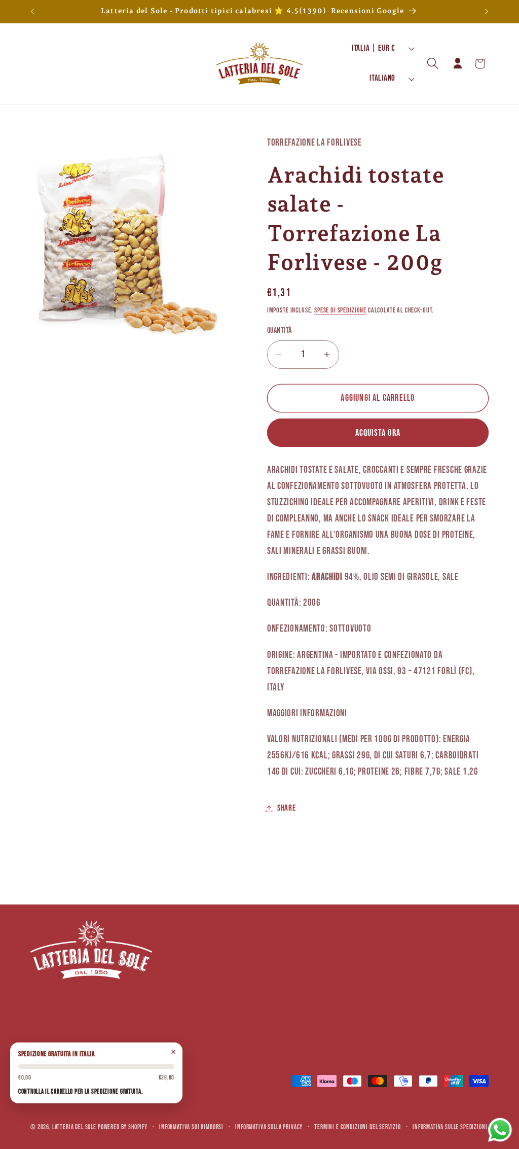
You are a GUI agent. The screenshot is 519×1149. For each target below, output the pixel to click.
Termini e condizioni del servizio (357, 1127)
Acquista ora (377, 433)
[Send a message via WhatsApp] (500, 1130)
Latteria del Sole (74, 1127)
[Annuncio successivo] (486, 11)
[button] (433, 63)
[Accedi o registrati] (458, 63)
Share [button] (286, 808)
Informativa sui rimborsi (191, 1127)
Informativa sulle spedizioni (450, 1127)
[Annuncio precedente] (32, 11)
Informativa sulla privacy (269, 1127)
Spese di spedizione (340, 310)
